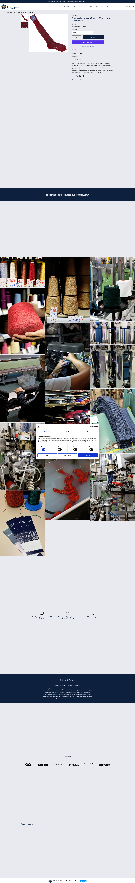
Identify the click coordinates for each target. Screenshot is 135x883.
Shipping (74, 26)
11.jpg (22, 456)
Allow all (88, 455)
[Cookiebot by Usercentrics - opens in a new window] (91, 427)
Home (3, 12)
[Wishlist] (130, 6)
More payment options (88, 46)
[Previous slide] (23, 31)
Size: (74, 29)
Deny (47, 455)
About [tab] (88, 431)
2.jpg (22, 523)
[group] (24, 17)
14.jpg (22, 388)
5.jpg (67, 290)
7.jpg (112, 289)
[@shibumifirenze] (50, 881)
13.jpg (67, 487)
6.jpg (22, 321)
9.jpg (67, 422)
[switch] (60, 449)
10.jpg (67, 356)
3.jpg (112, 355)
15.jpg (112, 421)
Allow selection (67, 455)
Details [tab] (67, 431)
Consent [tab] (46, 431)
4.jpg (22, 272)
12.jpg (112, 487)
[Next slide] (26, 31)
